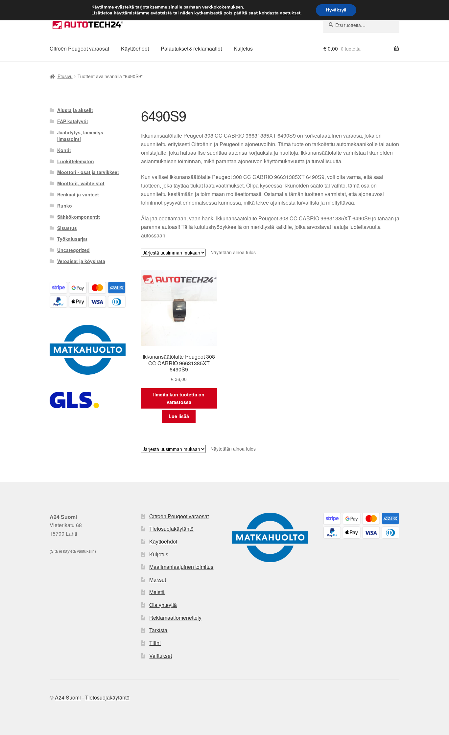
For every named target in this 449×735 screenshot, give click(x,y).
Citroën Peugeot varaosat (79, 48)
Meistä (157, 592)
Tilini (155, 643)
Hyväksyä (336, 10)
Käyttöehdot (135, 48)
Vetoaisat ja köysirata (81, 261)
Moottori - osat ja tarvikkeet (88, 172)
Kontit (64, 150)
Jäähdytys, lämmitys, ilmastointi (81, 135)
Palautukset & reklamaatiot (191, 48)
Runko (64, 205)
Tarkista (158, 630)
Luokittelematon (75, 161)
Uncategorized (73, 250)
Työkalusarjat (72, 238)
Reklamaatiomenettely (175, 617)
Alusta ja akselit (75, 110)
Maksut (157, 579)
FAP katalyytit (72, 121)
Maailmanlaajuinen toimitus (181, 566)
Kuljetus (243, 48)
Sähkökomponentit (78, 216)
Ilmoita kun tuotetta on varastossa (178, 398)
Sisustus (67, 228)
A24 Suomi (68, 697)
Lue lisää (179, 416)
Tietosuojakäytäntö (171, 528)
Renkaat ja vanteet (78, 194)
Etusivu (65, 76)
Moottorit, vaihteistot (81, 183)
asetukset (290, 13)
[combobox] (361, 25)
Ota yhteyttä (163, 605)
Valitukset (160, 655)
